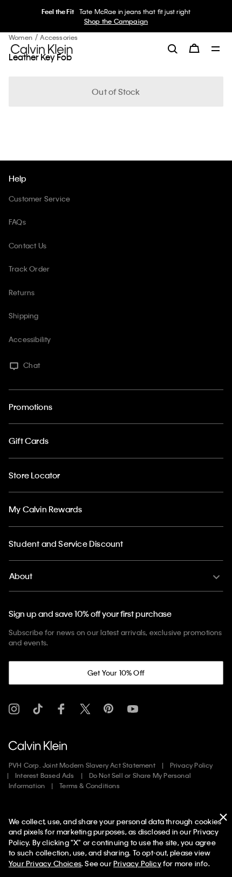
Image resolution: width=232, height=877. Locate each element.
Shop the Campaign (116, 21)
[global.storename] (42, 47)
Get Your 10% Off (116, 672)
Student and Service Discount (66, 543)
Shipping (24, 315)
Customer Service (39, 198)
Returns (22, 292)
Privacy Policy (191, 765)
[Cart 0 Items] (194, 48)
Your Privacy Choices (45, 863)
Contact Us (27, 245)
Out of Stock (116, 91)
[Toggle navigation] (215, 49)
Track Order (29, 268)
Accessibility (30, 339)
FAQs (17, 221)
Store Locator (34, 475)
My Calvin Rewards (45, 509)
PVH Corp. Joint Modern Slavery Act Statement (82, 765)
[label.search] (172, 48)
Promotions (30, 406)
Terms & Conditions (89, 785)
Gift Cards (29, 440)
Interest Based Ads (44, 775)
